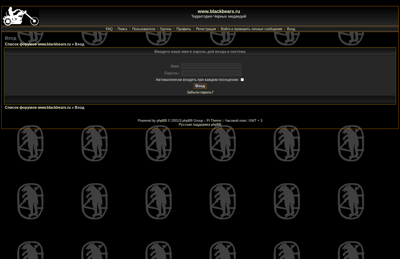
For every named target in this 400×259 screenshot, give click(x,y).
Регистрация (206, 29)
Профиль (183, 29)
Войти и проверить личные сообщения (251, 29)
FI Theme (214, 120)
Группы (166, 29)
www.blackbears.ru (219, 11)
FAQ (109, 29)
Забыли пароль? (200, 92)
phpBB (162, 120)
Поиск (122, 29)
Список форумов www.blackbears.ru (38, 44)
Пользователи (143, 29)
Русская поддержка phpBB (200, 124)
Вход (291, 29)
